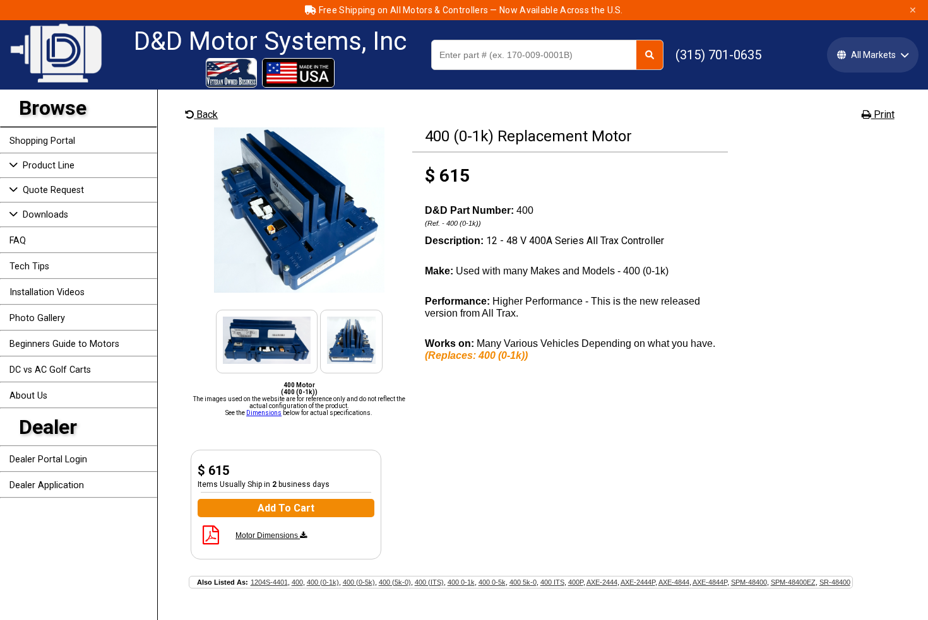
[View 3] (351, 360)
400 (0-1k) (323, 582)
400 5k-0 (523, 582)
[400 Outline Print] (211, 539)
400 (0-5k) (359, 582)
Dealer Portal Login (48, 459)
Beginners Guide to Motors (64, 344)
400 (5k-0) (395, 582)
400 (297, 582)
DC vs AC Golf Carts (50, 370)
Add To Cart (286, 508)
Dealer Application (46, 485)
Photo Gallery (37, 318)
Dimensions (264, 412)
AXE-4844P (710, 582)
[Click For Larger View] (299, 289)
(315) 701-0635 (718, 54)
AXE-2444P (638, 582)
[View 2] (267, 360)
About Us (28, 395)
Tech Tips (29, 266)
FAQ (17, 240)
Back (206, 114)
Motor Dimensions (267, 535)
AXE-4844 (673, 582)
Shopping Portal (42, 141)
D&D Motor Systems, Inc (270, 41)
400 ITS (552, 582)
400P (575, 582)
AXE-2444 (601, 582)
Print (883, 114)
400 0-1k (461, 582)
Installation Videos (47, 292)
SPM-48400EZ (793, 582)
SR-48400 (834, 582)
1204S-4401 (269, 582)
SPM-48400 (749, 582)
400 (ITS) (429, 582)
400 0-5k (492, 582)
